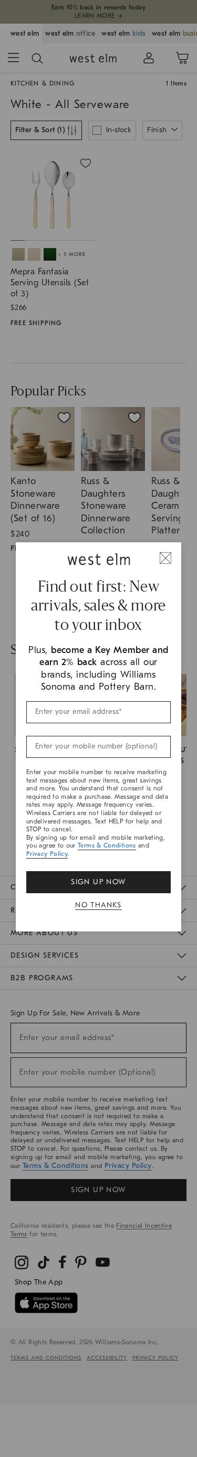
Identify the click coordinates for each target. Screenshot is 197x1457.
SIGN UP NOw (98, 881)
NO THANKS (98, 905)
